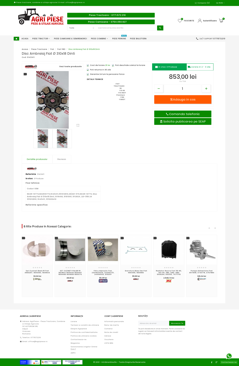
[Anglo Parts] (37, 279)
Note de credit (111, 332)
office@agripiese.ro (38, 341)
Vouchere (109, 339)
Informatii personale (114, 321)
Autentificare (210, 20)
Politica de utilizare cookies (84, 336)
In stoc (29, 178)
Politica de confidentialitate (84, 332)
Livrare (74, 321)
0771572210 (36, 337)
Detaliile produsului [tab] (37, 159)
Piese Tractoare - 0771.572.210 (107, 15)
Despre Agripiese (79, 328)
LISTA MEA (108, 343)
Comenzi (108, 328)
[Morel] (70, 281)
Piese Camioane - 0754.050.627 (107, 21)
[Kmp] (103, 281)
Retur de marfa (111, 325)
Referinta (31, 174)
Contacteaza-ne (79, 339)
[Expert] (202, 279)
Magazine (75, 343)
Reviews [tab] (62, 159)
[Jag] (169, 281)
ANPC (73, 353)
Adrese (107, 336)
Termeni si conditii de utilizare (85, 325)
